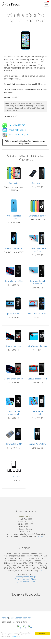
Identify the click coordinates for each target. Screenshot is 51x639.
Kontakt (5, 618)
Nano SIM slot (14, 476)
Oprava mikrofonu (14, 313)
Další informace (15, 637)
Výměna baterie (37, 183)
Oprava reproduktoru (37, 313)
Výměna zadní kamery (37, 346)
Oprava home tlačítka (13, 281)
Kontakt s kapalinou (13, 248)
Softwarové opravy (37, 216)
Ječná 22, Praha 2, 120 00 (20, 134)
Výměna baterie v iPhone (25, 582)
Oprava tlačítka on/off (37, 379)
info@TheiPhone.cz (17, 130)
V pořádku (42, 633)
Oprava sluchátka (13, 346)
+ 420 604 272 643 (17, 125)
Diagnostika (14, 183)
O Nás (42, 571)
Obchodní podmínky (23, 618)
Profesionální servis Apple (11, 4)
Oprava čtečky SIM (13, 444)
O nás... (41, 536)
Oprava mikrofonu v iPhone (25, 579)
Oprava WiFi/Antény (37, 444)
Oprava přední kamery (13, 379)
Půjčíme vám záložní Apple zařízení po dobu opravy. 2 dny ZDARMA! (25, 142)
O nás (11, 618)
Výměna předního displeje (26, 577)
